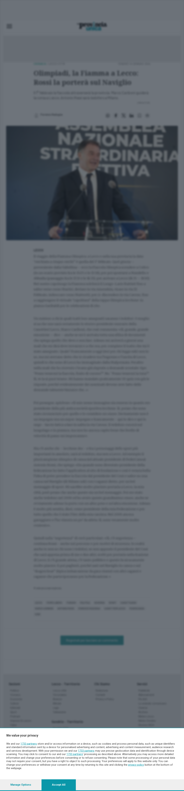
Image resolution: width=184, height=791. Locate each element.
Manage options (20, 784)
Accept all (58, 784)
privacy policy (136, 764)
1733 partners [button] (28, 743)
